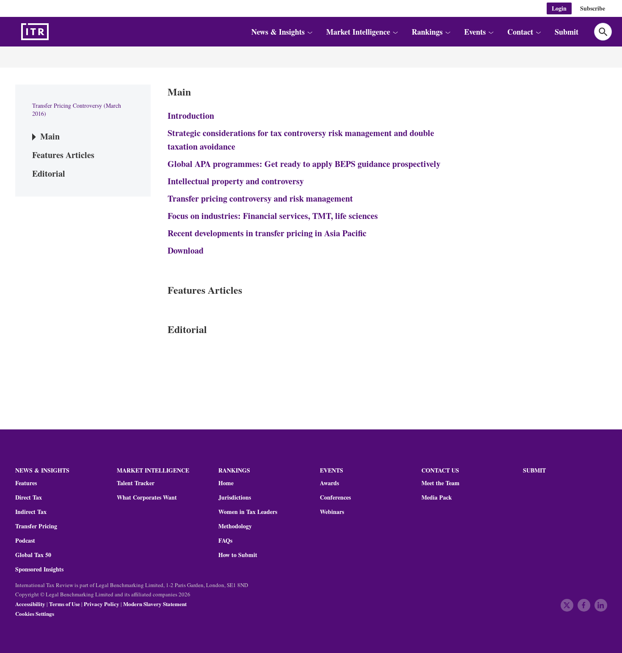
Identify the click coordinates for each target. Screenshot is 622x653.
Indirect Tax (31, 512)
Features (26, 483)
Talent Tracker (135, 483)
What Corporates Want (147, 497)
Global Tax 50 (33, 555)
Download (186, 250)
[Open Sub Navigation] (310, 31)
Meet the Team (440, 483)
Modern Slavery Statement (155, 604)
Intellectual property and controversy (236, 181)
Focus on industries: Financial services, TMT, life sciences (273, 216)
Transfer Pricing (36, 526)
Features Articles (63, 155)
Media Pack (436, 497)
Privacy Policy (101, 604)
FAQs (225, 541)
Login (559, 8)
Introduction (191, 115)
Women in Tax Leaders (247, 512)
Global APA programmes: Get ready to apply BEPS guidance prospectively (304, 164)
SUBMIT (534, 470)
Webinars (332, 512)
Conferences (335, 497)
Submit (566, 31)
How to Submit (237, 555)
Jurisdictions (234, 497)
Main (50, 136)
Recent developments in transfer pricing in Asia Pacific (267, 233)
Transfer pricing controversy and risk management (260, 198)
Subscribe (592, 8)
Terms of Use (64, 604)
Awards (329, 483)
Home (226, 483)
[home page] (55, 31)
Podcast (25, 541)
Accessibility (30, 604)
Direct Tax (28, 497)
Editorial (48, 173)
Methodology (235, 526)
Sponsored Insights (39, 569)
